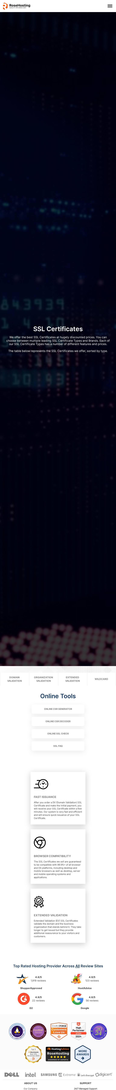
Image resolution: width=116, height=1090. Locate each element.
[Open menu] (110, 6)
